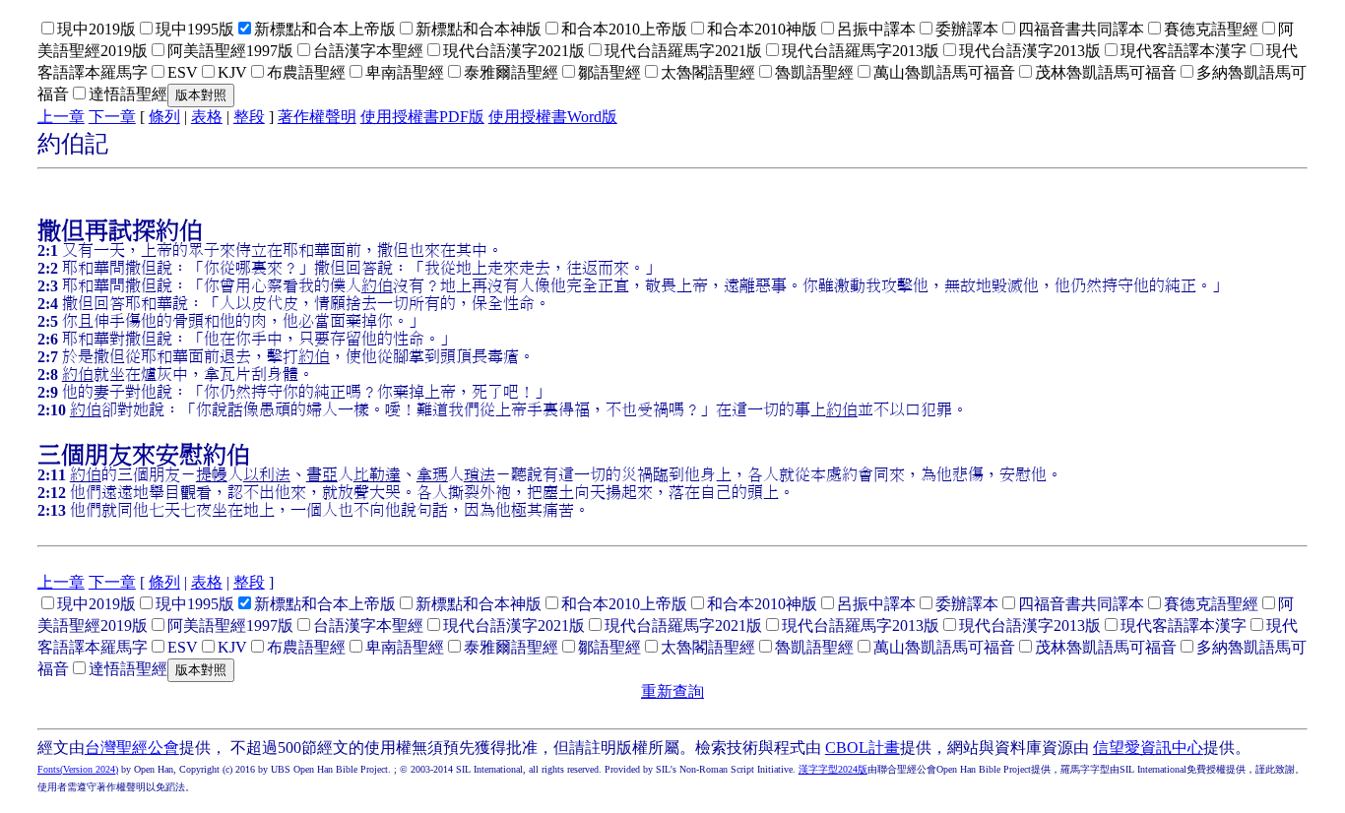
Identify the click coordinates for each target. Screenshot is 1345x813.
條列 (164, 116)
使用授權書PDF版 (422, 116)
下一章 (112, 116)
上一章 (61, 116)
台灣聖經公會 (132, 747)
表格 (207, 116)
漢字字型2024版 (833, 769)
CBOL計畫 (862, 747)
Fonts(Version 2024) (77, 769)
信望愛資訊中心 (1148, 747)
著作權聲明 (317, 116)
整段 (249, 116)
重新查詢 (672, 691)
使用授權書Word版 (552, 116)
